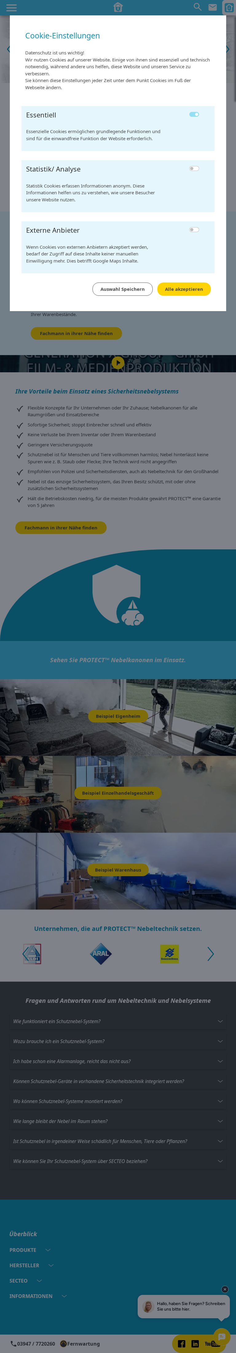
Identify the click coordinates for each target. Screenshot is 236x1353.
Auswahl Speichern (122, 289)
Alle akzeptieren (184, 289)
